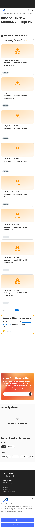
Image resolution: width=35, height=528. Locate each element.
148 (21, 310)
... (9, 310)
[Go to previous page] (3, 310)
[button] (18, 40)
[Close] (33, 498)
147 (17, 310)
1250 (27, 310)
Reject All (17, 520)
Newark (16, 457)
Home (3, 13)
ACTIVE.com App (8, 483)
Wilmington (6, 457)
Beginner (10, 446)
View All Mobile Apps (9, 491)
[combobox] (7, 40)
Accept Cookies (17, 525)
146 (13, 310)
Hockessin (25, 457)
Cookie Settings (17, 515)
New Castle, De (11, 13)
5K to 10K (5, 487)
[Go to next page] (31, 310)
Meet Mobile (6, 489)
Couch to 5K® (7, 485)
